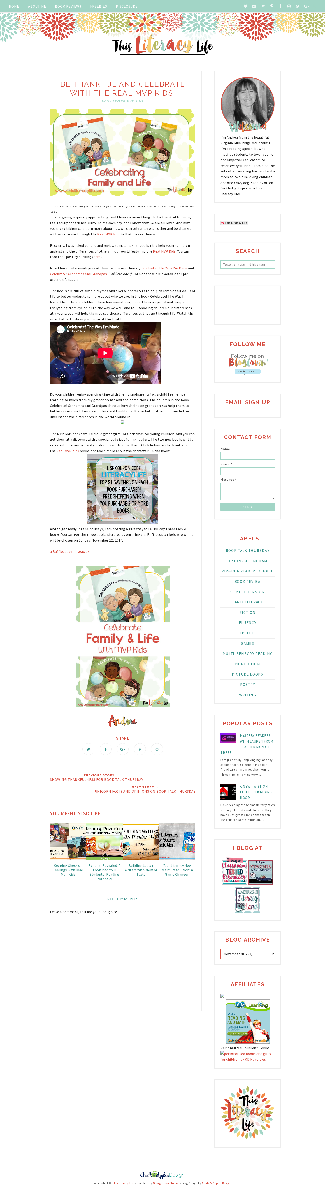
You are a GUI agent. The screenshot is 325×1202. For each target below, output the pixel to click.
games (247, 643)
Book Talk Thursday (248, 550)
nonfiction (247, 664)
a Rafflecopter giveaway (69, 551)
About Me (37, 6)
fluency (247, 622)
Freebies (98, 6)
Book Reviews (68, 6)
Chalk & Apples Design (216, 1183)
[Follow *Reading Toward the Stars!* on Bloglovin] (247, 366)
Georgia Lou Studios (166, 1183)
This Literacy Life (123, 1183)
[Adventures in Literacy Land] (247, 911)
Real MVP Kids (108, 234)
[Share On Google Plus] (123, 749)
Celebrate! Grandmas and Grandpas (78, 274)
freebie (248, 633)
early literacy (247, 602)
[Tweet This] (88, 749)
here (97, 257)
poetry (247, 684)
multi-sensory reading (248, 653)
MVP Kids (135, 101)
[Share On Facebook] (106, 749)
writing (247, 695)
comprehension (247, 592)
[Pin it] (140, 749)
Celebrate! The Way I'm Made (164, 268)
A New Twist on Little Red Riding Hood (256, 792)
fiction (248, 612)
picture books (247, 674)
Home (14, 6)
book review (113, 101)
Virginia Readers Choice (247, 571)
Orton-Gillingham (247, 561)
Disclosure (127, 6)
